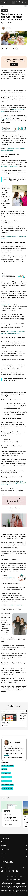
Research (5, 10)
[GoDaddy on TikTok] (9, 872)
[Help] (19, 2)
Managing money (7, 780)
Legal (7, 876)
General (7, 811)
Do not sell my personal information (14, 879)
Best (7, 605)
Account (3, 853)
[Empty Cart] (25, 2)
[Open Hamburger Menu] (1, 2)
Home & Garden (6, 773)
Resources (3, 845)
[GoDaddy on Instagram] (6, 872)
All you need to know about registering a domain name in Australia (11, 818)
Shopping (3, 856)
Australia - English (5, 867)
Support (3, 841)
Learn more (7, 824)
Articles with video (7, 765)
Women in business (7, 788)
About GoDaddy (5, 838)
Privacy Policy (13, 876)
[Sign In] (22, 2)
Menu (2, 6)
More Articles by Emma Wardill (12, 757)
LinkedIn (6, 755)
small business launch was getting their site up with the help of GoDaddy (13, 482)
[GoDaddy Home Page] (7, 862)
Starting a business (7, 784)
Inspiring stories (7, 777)
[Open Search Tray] (13, 2)
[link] (6, 48)
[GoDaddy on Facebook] (2, 872)
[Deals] (16, 2)
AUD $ (23, 867)
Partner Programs (5, 849)
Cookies (20, 876)
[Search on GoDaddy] (25, 6)
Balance (4, 769)
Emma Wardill (9, 28)
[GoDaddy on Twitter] (13, 872)
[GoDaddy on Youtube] (17, 872)
